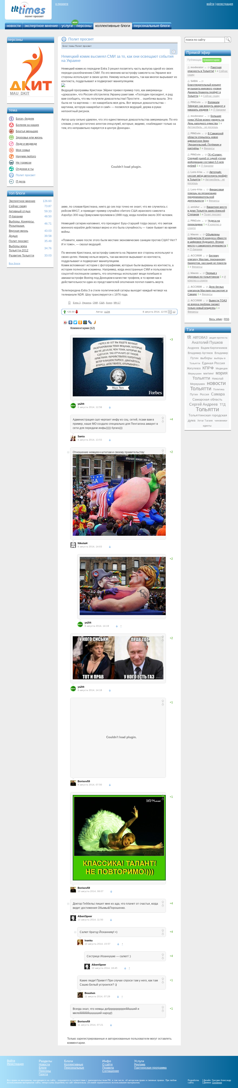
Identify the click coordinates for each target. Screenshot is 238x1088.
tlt (189, 337)
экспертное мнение (41, 26)
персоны (84, 26)
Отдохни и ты (25, 169)
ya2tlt (107, 311)
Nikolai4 (82, 543)
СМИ (95, 302)
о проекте (61, 4)
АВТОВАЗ (200, 337)
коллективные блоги (112, 26)
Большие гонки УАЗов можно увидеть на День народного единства (206, 120)
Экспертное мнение (22, 201)
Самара (218, 394)
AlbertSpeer (85, 916)
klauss (194, 234)
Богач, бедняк (25, 118)
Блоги (42, 1067)
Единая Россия (213, 363)
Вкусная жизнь (18, 230)
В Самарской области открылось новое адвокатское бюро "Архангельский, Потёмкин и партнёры (205, 141)
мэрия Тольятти (210, 376)
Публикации (194, 59)
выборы (206, 358)
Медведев (222, 368)
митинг (208, 373)
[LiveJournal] (90, 322)
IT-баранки (16, 216)
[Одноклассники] (80, 322)
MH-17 (117, 302)
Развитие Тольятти (21, 255)
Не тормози (23, 162)
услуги (67, 26)
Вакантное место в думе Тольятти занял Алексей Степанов (207, 210)
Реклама (139, 1064)
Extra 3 (77, 302)
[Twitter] (75, 322)
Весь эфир (215, 319)
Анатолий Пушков (207, 342)
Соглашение (110, 1071)
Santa (81, 436)
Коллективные (73, 1064)
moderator (197, 67)
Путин (194, 394)
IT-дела (20, 181)
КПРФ (208, 368)
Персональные (74, 1067)
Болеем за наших (27, 125)
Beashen (90, 993)
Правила (108, 1067)
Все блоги (14, 263)
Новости (44, 1064)
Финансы (209, 148)
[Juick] (95, 322)
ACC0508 (196, 255)
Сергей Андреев (203, 404)
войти (210, 4)
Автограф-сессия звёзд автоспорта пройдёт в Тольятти (208, 176)
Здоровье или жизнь (29, 137)
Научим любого (26, 156)
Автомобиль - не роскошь (203, 127)
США (102, 302)
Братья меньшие (27, 131)
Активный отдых (19, 211)
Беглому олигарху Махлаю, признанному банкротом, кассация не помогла (207, 259)
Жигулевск (194, 368)
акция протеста (218, 337)
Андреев (193, 348)
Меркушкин (195, 373)
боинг (109, 302)
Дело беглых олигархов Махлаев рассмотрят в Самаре (208, 290)
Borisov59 (84, 781)
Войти (11, 1060)
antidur (195, 206)
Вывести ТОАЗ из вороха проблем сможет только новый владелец (207, 304)
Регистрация (15, 1064)
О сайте (107, 1064)
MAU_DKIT (20, 93)
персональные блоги (152, 26)
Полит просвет (19, 241)
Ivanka (89, 940)
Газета (43, 1074)
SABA (194, 81)
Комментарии (211, 59)
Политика (218, 389)
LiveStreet (217, 1082)
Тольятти (207, 409)
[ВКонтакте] (70, 322)
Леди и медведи (26, 143)
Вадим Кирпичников (214, 348)
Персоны (45, 1071)
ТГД (222, 404)
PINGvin (196, 102)
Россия (204, 394)
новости (14, 26)
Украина (86, 302)
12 (174, 311)
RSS (226, 319)
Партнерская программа (150, 1067)
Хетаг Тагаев (205, 420)
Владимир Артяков (200, 353)
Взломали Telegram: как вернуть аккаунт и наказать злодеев (206, 106)
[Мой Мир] (85, 322)
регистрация (224, 4)
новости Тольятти (208, 385)
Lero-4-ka (196, 172)
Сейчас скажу (18, 206)
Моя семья (23, 150)
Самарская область (207, 399)
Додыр (13, 236)
